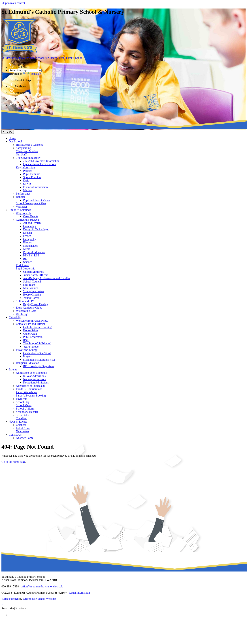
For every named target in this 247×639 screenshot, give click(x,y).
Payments (21, 398)
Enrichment (22, 265)
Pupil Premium (31, 174)
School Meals (23, 405)
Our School (15, 141)
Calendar (21, 424)
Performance (23, 193)
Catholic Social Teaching (37, 327)
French (27, 235)
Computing (29, 226)
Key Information (25, 167)
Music (26, 248)
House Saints (30, 330)
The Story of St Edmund (37, 343)
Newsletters (22, 431)
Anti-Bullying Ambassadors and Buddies (46, 278)
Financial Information (35, 187)
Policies (27, 170)
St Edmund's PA (25, 301)
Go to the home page (13, 461)
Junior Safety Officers (35, 275)
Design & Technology (35, 229)
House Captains (32, 294)
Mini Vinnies (30, 288)
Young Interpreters (33, 291)
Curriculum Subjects (27, 219)
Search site (7, 608)
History (27, 242)
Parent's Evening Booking (31, 395)
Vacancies (21, 206)
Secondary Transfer (27, 411)
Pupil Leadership (25, 268)
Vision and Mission (27, 151)
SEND (27, 183)
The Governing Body (28, 157)
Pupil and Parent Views (36, 200)
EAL (26, 180)
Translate (35, 73)
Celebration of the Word (37, 353)
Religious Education (27, 362)
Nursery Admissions (34, 379)
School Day (22, 402)
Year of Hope (31, 346)
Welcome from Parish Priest (32, 320)
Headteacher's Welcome (29, 144)
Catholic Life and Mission (31, 323)
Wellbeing (21, 314)
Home (12, 138)
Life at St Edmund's (20, 209)
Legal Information (79, 592)
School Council (32, 281)
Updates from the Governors (39, 164)
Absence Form (24, 437)
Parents (13, 369)
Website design (10, 598)
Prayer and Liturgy (26, 349)
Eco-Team (29, 284)
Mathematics (30, 245)
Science (27, 261)
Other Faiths (30, 333)
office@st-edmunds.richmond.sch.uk (42, 586)
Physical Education (34, 252)
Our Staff (21, 154)
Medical (27, 190)
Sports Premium (32, 177)
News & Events (18, 421)
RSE (26, 340)
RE (25, 258)
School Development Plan (31, 203)
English (27, 232)
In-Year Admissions (34, 376)
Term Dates (22, 415)
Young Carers (31, 297)
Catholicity (15, 317)
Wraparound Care (26, 310)
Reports (20, 196)
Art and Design (32, 222)
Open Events (30, 216)
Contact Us (15, 434)
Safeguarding (23, 147)
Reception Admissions (36, 382)
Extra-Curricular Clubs (29, 307)
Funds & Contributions (29, 389)
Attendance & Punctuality (30, 385)
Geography (29, 239)
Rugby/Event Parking (35, 304)
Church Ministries (33, 271)
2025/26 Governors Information (41, 161)
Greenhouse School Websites (39, 598)
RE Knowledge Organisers (38, 366)
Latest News (23, 428)
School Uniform (25, 408)
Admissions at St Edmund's (31, 372)
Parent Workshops (26, 392)
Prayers (27, 356)
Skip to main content (13, 3)
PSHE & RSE (31, 255)
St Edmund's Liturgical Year (39, 359)
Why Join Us (23, 213)
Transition (21, 418)
